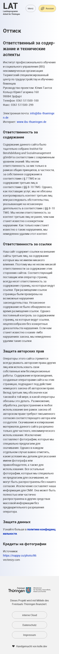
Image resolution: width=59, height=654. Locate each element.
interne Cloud (29, 615)
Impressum (29, 635)
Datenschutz (29, 625)
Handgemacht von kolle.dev (31, 646)
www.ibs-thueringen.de (31, 122)
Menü (30, 8)
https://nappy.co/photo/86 (19, 555)
